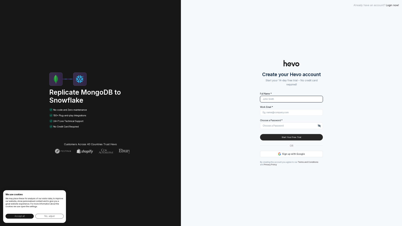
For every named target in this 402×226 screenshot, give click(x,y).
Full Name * (266, 93)
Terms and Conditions (308, 162)
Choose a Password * (271, 120)
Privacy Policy (270, 164)
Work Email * (266, 107)
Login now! (392, 5)
